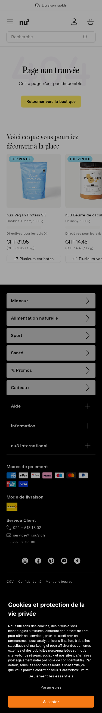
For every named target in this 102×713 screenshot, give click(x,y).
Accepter (51, 701)
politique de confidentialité (62, 660)
